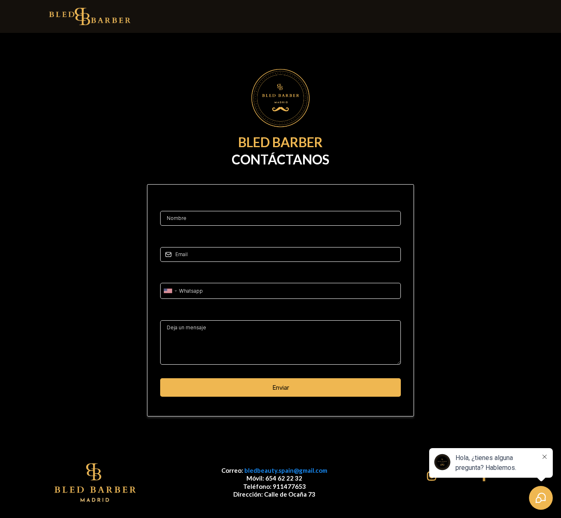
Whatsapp (177, 274)
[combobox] (170, 291)
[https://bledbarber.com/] (89, 16)
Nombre (174, 202)
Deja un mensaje (184, 311)
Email (170, 238)
